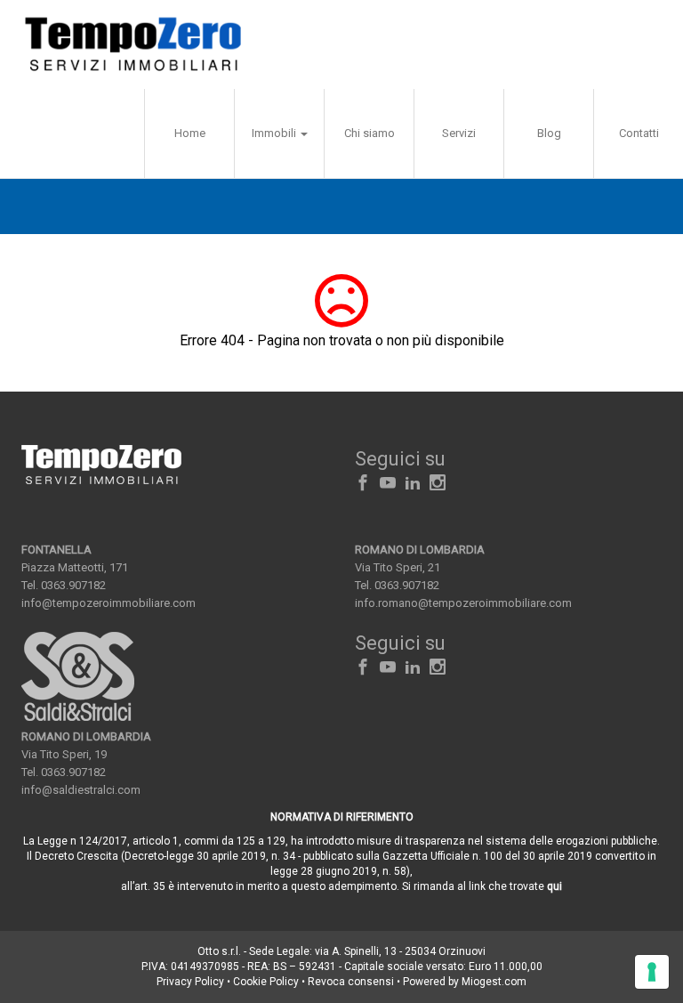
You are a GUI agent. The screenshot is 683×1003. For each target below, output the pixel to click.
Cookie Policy (266, 981)
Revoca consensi (351, 981)
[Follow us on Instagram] (438, 483)
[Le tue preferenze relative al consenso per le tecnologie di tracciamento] (652, 972)
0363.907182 (73, 585)
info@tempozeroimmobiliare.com (108, 603)
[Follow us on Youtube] (388, 483)
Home (189, 133)
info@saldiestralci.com (81, 790)
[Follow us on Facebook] (363, 483)
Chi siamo (369, 133)
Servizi (459, 133)
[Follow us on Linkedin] (413, 483)
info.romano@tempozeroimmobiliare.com (463, 603)
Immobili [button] (275, 133)
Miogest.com (494, 981)
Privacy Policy (190, 981)
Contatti (639, 133)
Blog (549, 133)
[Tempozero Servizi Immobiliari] (133, 44)
